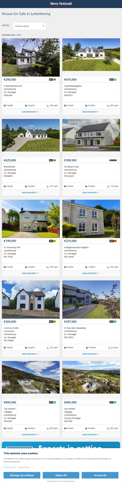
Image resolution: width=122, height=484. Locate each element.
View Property (29, 112)
